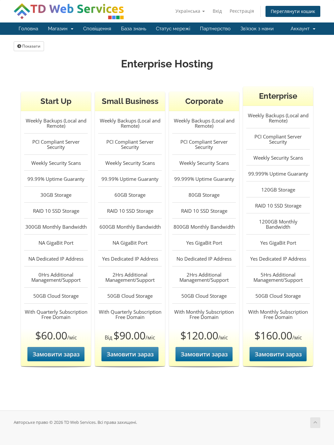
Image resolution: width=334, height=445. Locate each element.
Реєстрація (242, 11)
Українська (188, 11)
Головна (28, 29)
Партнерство (215, 29)
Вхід (217, 11)
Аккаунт (301, 29)
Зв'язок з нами (257, 29)
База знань (133, 29)
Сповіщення (97, 29)
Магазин (59, 29)
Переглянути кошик (293, 11)
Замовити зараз (56, 354)
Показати (30, 46)
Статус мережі (173, 29)
